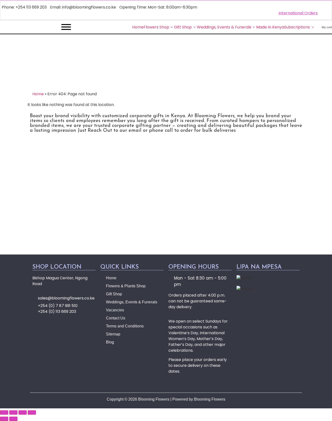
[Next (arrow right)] (13, 419)
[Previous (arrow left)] (4, 419)
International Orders (298, 13)
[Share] (22, 412)
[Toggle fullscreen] (13, 412)
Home (38, 94)
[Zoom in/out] (4, 412)
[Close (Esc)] (32, 412)
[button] (166, 199)
